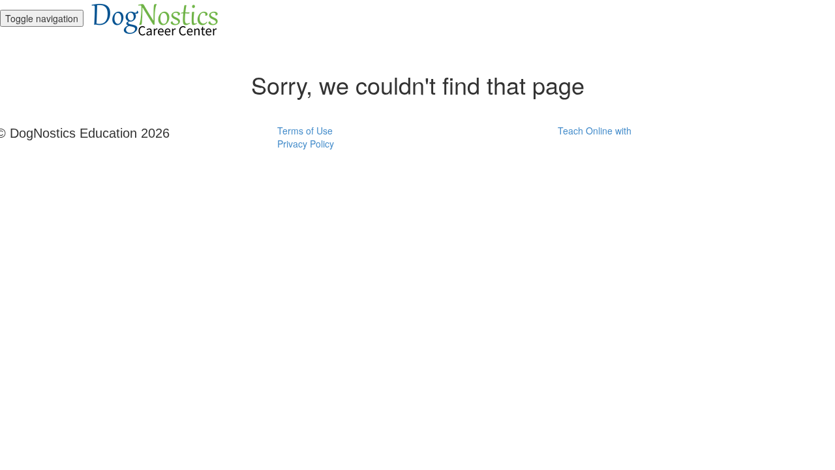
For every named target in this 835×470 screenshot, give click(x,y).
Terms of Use (305, 130)
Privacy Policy (305, 143)
